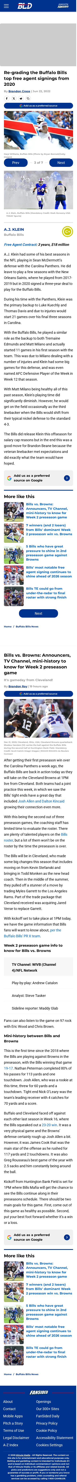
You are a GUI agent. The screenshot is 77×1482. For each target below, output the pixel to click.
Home (8, 626)
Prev (15, 163)
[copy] (28, 98)
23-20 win (49, 1125)
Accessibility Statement (54, 1438)
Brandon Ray (17, 686)
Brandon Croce (19, 91)
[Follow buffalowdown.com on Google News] (67, 478)
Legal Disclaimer (16, 1438)
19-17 (8, 1068)
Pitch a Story (13, 1423)
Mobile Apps (13, 1416)
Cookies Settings (49, 1445)
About (8, 1402)
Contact (9, 1409)
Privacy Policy (47, 1423)
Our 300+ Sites (47, 1409)
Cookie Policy (46, 1430)
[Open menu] (6, 6)
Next (61, 163)
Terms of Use (13, 1430)
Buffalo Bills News (27, 626)
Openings (43, 1402)
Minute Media (23, 1455)
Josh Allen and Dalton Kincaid (41, 801)
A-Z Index (10, 1445)
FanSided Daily (47, 1416)
